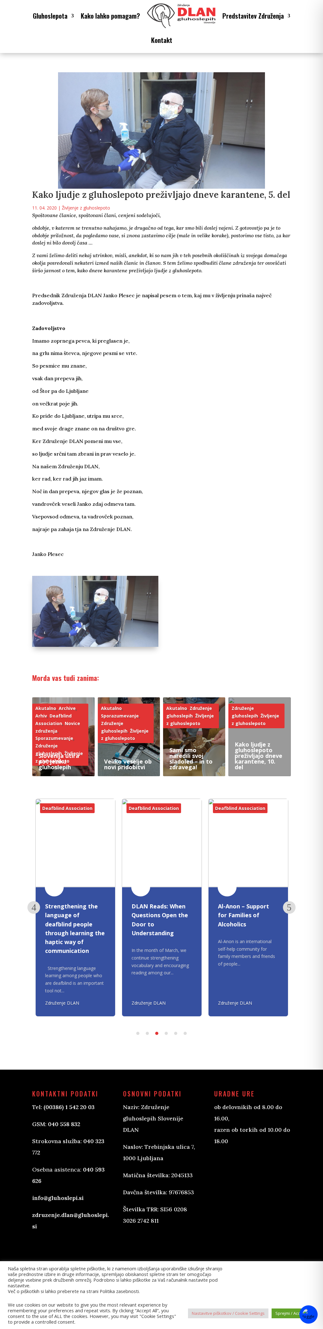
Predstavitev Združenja (253, 16)
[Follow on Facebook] (134, 1245)
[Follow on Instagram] (159, 1245)
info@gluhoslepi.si (58, 1198)
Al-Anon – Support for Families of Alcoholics (243, 915)
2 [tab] (147, 1033)
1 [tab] (137, 1033)
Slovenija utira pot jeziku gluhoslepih (58, 761)
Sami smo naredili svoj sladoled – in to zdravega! (191, 758)
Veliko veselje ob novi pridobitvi (128, 764)
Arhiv (41, 716)
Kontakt (161, 40)
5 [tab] (175, 1033)
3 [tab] (156, 1033)
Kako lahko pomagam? (110, 16)
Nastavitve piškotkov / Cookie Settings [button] (228, 1313)
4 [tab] (166, 1033)
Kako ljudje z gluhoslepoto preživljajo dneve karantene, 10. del (258, 756)
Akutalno (45, 708)
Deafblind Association (67, 809)
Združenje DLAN (62, 1003)
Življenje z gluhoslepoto (86, 208)
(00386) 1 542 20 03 (69, 1107)
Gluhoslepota (50, 16)
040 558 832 (64, 1124)
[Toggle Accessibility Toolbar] (308, 1314)
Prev (33, 907)
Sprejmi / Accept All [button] (293, 1313)
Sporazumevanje (54, 738)
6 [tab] (185, 1033)
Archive (67, 708)
